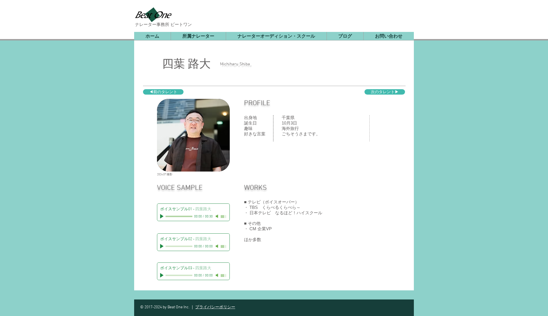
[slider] (224, 216)
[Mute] (217, 216)
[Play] (162, 216)
